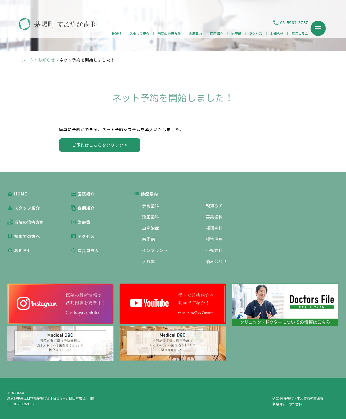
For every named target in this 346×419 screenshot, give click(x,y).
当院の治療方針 (169, 33)
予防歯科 (150, 206)
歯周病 (148, 239)
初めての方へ (27, 236)
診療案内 (195, 33)
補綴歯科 (214, 228)
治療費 (236, 33)
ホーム (27, 60)
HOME (117, 33)
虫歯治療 (150, 228)
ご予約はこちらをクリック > (99, 145)
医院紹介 (216, 33)
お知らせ (276, 33)
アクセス (255, 33)
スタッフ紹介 (139, 33)
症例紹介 (86, 208)
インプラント (155, 250)
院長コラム (300, 33)
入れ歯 (148, 261)
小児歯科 (214, 250)
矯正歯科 (150, 217)
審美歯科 (214, 217)
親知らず (214, 206)
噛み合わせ (216, 261)
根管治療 (214, 239)
